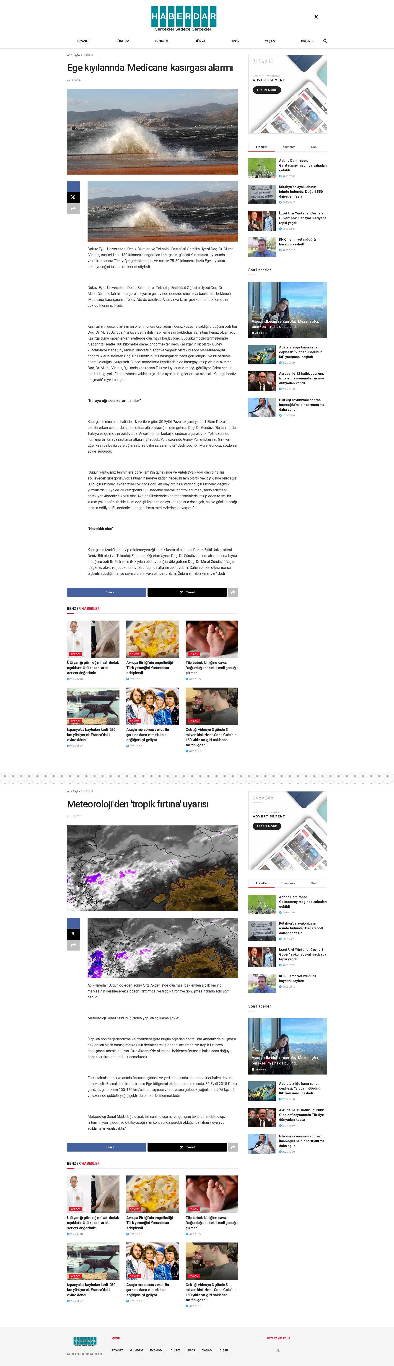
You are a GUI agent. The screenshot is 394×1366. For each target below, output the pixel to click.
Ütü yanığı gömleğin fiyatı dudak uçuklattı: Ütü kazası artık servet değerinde (93, 667)
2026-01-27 (194, 679)
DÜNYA (200, 41)
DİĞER (305, 41)
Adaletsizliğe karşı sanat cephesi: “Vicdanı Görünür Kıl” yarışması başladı (300, 352)
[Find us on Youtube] (325, 17)
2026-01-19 (135, 746)
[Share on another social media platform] (73, 208)
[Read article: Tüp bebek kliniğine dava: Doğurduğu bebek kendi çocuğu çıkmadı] (212, 639)
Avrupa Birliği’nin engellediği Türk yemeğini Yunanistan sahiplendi (149, 667)
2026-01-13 (194, 751)
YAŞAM (270, 41)
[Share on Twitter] (73, 197)
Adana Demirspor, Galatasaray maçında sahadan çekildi (303, 165)
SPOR (235, 41)
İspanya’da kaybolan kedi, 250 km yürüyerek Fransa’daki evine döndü (91, 734)
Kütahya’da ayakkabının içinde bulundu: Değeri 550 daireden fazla (301, 191)
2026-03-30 (260, 333)
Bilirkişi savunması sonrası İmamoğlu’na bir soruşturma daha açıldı (301, 405)
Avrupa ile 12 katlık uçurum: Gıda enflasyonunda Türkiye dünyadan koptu (301, 378)
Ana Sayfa (73, 55)
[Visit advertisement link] (287, 94)
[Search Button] (325, 41)
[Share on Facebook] (73, 186)
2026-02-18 (76, 679)
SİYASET (83, 41)
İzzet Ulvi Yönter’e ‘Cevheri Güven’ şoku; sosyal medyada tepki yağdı (302, 218)
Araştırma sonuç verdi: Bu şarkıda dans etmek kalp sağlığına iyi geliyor (147, 734)
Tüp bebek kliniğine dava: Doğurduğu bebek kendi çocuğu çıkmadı (212, 667)
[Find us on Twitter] (316, 17)
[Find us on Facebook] (308, 17)
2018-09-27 (74, 79)
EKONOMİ (162, 41)
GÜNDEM (122, 41)
